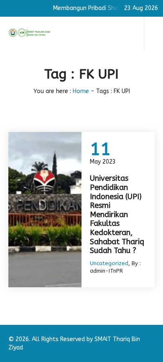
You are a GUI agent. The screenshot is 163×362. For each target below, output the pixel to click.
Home (81, 91)
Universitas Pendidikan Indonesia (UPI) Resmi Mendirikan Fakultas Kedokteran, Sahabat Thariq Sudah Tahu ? (117, 214)
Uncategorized (109, 263)
